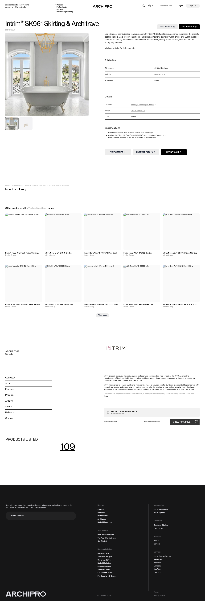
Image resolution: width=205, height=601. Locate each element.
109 (67, 446)
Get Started (102, 541)
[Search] (144, 5)
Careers (157, 544)
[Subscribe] (70, 516)
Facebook (157, 563)
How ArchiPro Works (106, 535)
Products (25, 5)
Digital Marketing (104, 563)
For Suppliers (159, 513)
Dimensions (109, 68)
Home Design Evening (65, 12)
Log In (180, 6)
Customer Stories (161, 525)
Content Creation (104, 566)
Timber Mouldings (37, 208)
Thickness (109, 81)
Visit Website (166, 27)
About (156, 541)
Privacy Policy (159, 596)
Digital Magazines (105, 522)
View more (102, 315)
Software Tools (104, 570)
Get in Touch (188, 27)
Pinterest (157, 572)
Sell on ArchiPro (104, 560)
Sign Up (193, 5)
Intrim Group (10, 30)
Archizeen (102, 519)
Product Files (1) (144, 152)
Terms (156, 592)
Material (108, 74)
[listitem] (7, 185)
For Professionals (105, 573)
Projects (14, 5)
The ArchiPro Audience (107, 538)
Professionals (20, 7)
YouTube (157, 569)
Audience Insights (105, 557)
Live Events (158, 528)
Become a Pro (166, 6)
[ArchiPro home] (102, 6)
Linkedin (157, 566)
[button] (152, 422)
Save (37, 217)
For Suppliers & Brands (107, 576)
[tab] (11, 123)
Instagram (158, 559)
